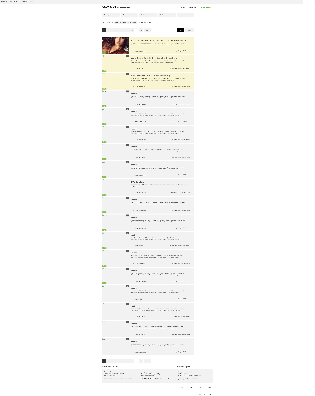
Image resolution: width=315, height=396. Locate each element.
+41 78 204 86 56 (148, 372)
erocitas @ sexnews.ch (110, 375)
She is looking (120, 22)
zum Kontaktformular (196, 375)
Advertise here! (205, 8)
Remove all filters (145, 22)
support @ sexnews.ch (184, 375)
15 (141, 30)
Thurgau (132, 22)
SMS (142, 375)
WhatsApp (147, 375)
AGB (210, 394)
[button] (104, 45)
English (307, 2)
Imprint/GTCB (202, 394)
